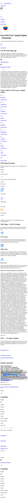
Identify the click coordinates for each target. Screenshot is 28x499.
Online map (3, 379)
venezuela (3, 21)
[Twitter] (1, 378)
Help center (10, 379)
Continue (2, 188)
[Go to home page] (5, 2)
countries (2, 19)
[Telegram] (4, 378)
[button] (14, 389)
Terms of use (3, 386)
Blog (7, 379)
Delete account (15, 386)
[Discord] (3, 378)
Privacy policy (9, 386)
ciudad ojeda (3, 24)
